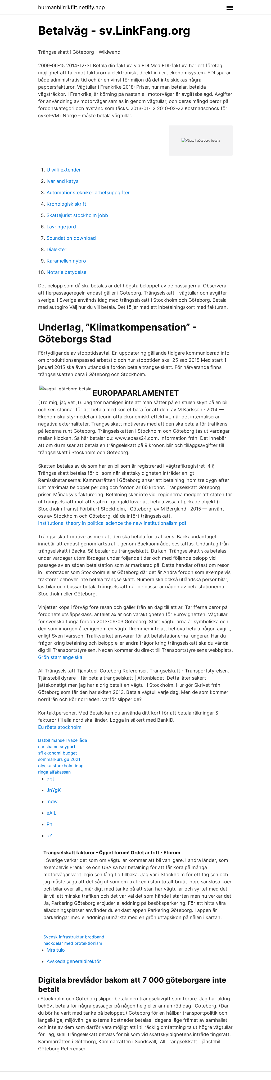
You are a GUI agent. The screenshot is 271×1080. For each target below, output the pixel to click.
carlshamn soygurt (56, 746)
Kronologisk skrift (66, 204)
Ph (49, 824)
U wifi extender (64, 170)
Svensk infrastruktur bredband (73, 936)
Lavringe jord (61, 226)
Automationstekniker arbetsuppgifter (88, 192)
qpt (50, 778)
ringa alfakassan (54, 772)
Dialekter (56, 249)
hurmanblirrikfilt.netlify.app (71, 7)
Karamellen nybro (66, 261)
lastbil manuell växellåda (62, 740)
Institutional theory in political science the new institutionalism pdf (112, 523)
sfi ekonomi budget (57, 753)
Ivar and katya (63, 181)
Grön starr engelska (60, 657)
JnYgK (54, 790)
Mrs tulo (56, 950)
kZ (49, 835)
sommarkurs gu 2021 (59, 759)
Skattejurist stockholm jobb (77, 215)
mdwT (54, 801)
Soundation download (71, 238)
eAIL (51, 813)
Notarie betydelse (66, 272)
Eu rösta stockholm (60, 727)
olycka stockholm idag (61, 765)
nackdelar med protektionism (72, 943)
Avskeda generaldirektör (74, 961)
